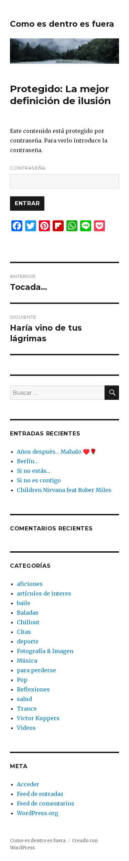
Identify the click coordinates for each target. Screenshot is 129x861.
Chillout (28, 622)
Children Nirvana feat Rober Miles (64, 490)
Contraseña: (28, 168)
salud (24, 699)
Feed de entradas (40, 793)
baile (23, 603)
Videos (26, 727)
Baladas (28, 612)
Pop (22, 679)
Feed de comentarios (45, 803)
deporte (28, 641)
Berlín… (28, 461)
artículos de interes (44, 593)
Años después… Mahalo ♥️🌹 (57, 451)
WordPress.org (37, 813)
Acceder (28, 784)
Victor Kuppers (38, 718)
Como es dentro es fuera (62, 24)
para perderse (36, 670)
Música (27, 660)
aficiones (30, 583)
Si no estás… (33, 470)
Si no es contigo (39, 480)
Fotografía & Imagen (45, 651)
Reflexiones (33, 689)
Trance (27, 708)
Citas (24, 631)
